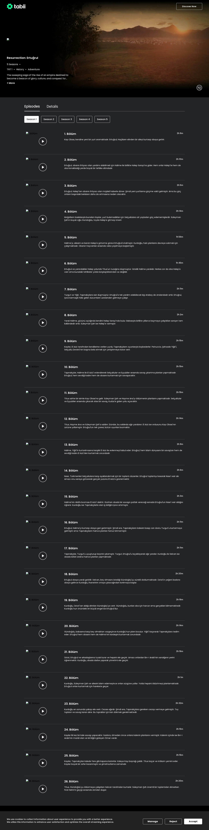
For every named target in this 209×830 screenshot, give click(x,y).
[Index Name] (43, 141)
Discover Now (189, 6)
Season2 (49, 119)
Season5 (102, 119)
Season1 (32, 119)
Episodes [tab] (32, 106)
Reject (173, 821)
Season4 (84, 119)
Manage (153, 821)
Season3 (66, 119)
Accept (193, 821)
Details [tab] (52, 106)
